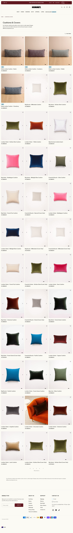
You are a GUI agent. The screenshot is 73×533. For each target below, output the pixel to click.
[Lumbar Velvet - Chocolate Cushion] (36, 410)
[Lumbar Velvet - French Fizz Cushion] (12, 267)
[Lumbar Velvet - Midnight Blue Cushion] (12, 232)
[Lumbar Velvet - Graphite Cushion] (12, 410)
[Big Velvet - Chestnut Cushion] (12, 303)
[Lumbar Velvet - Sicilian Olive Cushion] (12, 125)
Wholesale (31, 507)
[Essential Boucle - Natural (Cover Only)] (36, 196)
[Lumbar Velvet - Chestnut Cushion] (60, 410)
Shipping (42, 499)
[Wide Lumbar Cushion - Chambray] (12, 88)
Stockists (31, 505)
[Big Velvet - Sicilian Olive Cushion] (60, 88)
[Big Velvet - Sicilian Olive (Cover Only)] (60, 445)
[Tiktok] (6, 3)
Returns (42, 501)
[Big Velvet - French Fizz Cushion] (12, 196)
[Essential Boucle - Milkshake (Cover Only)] (60, 232)
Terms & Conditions (33, 511)
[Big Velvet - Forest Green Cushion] (60, 303)
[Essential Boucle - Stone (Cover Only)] (36, 303)
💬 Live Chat (55, 501)
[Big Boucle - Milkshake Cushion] (36, 88)
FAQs (41, 507)
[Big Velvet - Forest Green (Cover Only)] (12, 339)
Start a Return (43, 505)
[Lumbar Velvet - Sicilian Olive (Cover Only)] (36, 445)
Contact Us (42, 509)
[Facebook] (5, 3)
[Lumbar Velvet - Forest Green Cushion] (36, 374)
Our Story (31, 499)
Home (2, 16)
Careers (30, 503)
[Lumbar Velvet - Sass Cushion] (60, 267)
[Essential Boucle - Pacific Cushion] (36, 339)
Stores (30, 501)
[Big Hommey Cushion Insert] (60, 125)
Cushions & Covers (9, 16)
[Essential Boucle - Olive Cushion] (60, 161)
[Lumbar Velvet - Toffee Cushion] (36, 125)
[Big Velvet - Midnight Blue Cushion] (36, 161)
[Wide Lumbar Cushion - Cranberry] (36, 50)
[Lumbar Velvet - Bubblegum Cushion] (60, 196)
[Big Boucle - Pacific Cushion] (12, 374)
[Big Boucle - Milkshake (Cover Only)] (36, 232)
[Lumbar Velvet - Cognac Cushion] (60, 339)
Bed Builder (50, 12)
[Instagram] (3, 3)
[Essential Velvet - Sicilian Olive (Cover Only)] (36, 267)
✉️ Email (54, 499)
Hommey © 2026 (5, 519)
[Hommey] (36, 7)
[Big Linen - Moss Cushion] (60, 374)
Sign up (19, 505)
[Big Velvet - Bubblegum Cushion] (12, 161)
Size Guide (42, 503)
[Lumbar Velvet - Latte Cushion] (12, 445)
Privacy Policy (32, 509)
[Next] (43, 468)
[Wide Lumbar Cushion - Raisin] (12, 50)
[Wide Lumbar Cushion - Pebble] (60, 50)
